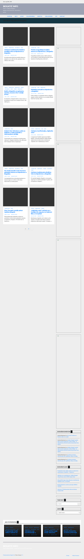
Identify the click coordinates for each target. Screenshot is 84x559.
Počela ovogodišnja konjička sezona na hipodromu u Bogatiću (42, 50)
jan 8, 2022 (33, 176)
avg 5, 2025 (7, 534)
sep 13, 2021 (7, 214)
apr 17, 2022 (7, 176)
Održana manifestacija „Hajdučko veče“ (42, 131)
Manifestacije (17, 87)
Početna (9, 16)
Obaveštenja (27, 529)
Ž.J (22, 555)
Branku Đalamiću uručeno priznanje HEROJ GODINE (70, 532)
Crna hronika (49, 16)
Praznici (22, 87)
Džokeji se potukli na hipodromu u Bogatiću (41, 90)
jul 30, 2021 (33, 216)
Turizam (42, 208)
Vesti (16, 16)
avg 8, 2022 (7, 136)
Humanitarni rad (71, 527)
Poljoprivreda (30, 16)
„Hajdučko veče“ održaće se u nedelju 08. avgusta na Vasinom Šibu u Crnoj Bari (41, 212)
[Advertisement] (68, 35)
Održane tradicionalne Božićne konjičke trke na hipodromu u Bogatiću (14, 51)
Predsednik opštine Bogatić (11, 529)
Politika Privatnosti (75, 555)
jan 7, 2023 (7, 96)
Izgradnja (11, 527)
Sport (22, 16)
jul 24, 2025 (47, 534)
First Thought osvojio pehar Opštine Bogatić (13, 211)
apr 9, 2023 (33, 53)
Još (56, 16)
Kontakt (62, 16)
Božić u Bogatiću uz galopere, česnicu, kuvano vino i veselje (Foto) (14, 92)
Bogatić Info (14, 55)
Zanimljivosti (43, 87)
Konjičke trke (11, 47)
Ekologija (31, 527)
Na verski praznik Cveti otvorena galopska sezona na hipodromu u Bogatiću (15, 172)
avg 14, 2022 (33, 93)
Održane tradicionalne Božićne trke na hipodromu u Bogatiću (41, 173)
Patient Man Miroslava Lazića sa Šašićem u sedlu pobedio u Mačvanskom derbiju (14, 132)
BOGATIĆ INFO (10, 6)
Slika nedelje (17, 47)
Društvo (39, 16)
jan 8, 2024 (7, 55)
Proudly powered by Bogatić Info (9, 555)
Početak (67, 555)
